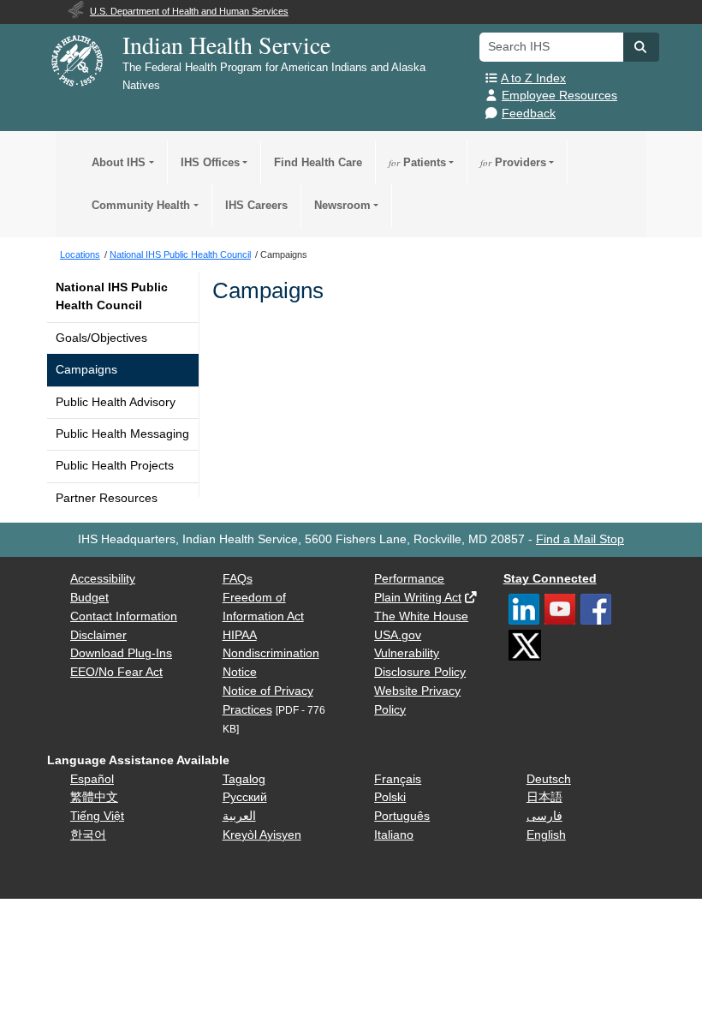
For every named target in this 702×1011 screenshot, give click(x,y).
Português (402, 816)
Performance (409, 578)
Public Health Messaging (122, 434)
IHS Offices (210, 162)
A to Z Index (533, 78)
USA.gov (397, 635)
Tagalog (244, 779)
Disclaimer (98, 635)
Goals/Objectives (101, 338)
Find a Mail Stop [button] (580, 539)
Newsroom (342, 205)
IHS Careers (256, 205)
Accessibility (102, 578)
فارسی (544, 816)
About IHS (119, 162)
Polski (390, 797)
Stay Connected (550, 578)
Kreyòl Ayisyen (262, 835)
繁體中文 (94, 797)
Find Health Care (318, 162)
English (546, 835)
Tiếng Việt (97, 816)
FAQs (238, 578)
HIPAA (240, 635)
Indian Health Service (226, 44)
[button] (641, 47)
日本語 (544, 797)
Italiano (393, 835)
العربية (239, 816)
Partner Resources (107, 498)
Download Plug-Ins (121, 653)
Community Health (141, 205)
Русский (245, 797)
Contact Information (123, 616)
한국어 (88, 835)
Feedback (529, 113)
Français (397, 779)
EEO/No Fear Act (116, 672)
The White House (421, 616)
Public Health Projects (115, 465)
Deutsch (548, 779)
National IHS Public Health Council (112, 296)
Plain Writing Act (417, 597)
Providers (513, 162)
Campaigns (86, 369)
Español (92, 779)
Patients (417, 162)
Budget (89, 597)
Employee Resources (559, 95)
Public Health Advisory (116, 402)
